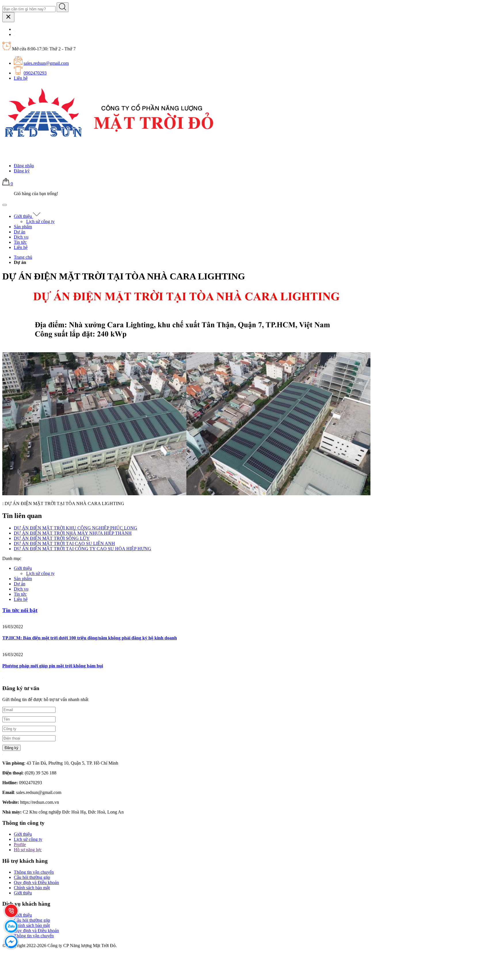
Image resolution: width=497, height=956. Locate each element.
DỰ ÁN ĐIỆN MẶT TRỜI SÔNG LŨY (52, 538)
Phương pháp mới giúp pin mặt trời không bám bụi (52, 665)
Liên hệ (21, 78)
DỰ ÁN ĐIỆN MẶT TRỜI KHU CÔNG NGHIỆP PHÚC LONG (75, 527)
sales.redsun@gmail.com (46, 63)
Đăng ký (22, 170)
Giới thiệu (23, 216)
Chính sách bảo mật (32, 887)
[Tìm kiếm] (62, 7)
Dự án (19, 231)
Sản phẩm (23, 226)
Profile (20, 844)
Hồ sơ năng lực (28, 849)
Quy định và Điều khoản (36, 882)
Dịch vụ (21, 237)
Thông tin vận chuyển (34, 872)
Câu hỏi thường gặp (32, 877)
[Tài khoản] (5, 155)
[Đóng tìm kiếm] (8, 17)
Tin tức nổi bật (19, 610)
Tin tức (20, 242)
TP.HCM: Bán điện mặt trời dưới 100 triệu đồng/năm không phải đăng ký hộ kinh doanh (89, 637)
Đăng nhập (24, 165)
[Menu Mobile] (4, 205)
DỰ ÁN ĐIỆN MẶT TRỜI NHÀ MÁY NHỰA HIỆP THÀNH (73, 533)
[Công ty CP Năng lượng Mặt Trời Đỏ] (108, 139)
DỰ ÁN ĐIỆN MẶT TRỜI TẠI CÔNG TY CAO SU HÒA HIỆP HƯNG (82, 548)
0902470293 (35, 73)
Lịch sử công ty (40, 221)
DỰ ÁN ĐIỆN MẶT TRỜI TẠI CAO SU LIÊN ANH (64, 543)
